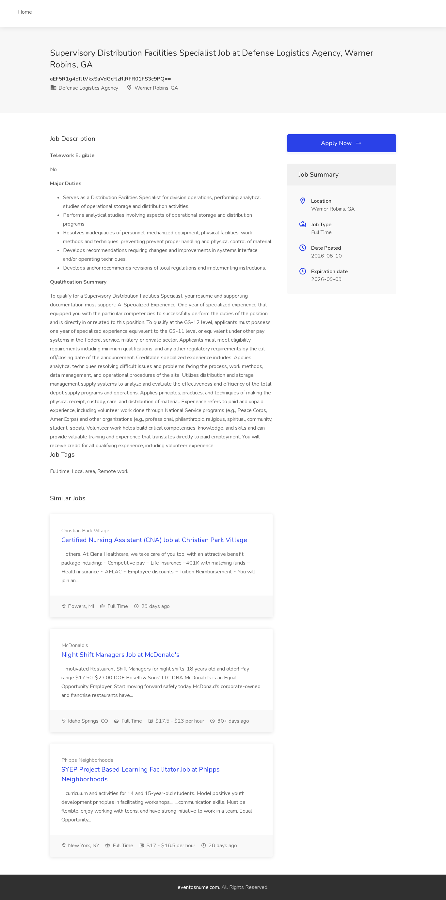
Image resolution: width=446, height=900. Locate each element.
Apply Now (337, 143)
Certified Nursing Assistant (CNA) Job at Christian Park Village (154, 540)
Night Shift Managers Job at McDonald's (120, 654)
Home (25, 12)
